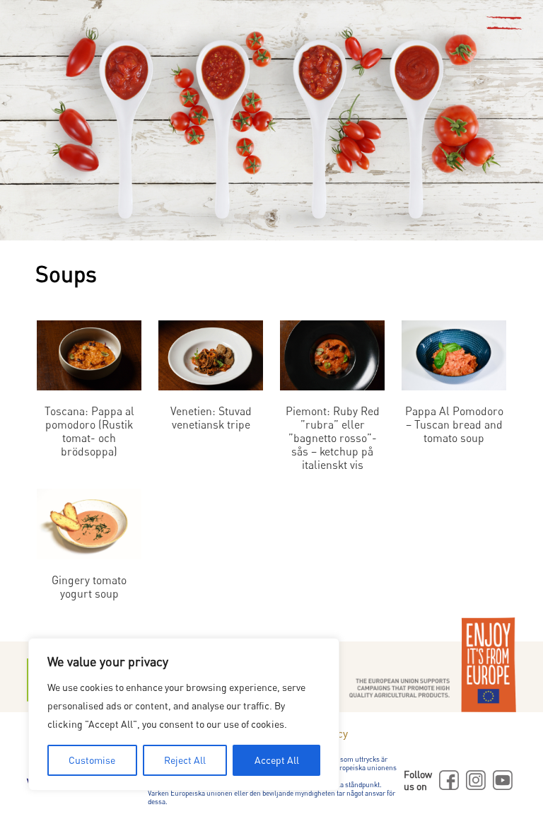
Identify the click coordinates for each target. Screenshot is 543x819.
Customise (92, 760)
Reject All (185, 760)
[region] (183, 714)
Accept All (277, 760)
